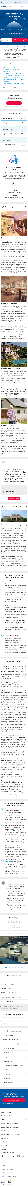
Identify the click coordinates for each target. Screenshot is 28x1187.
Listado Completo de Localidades (10, 1134)
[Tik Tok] (23, 1156)
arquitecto (8, 861)
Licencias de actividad (7, 984)
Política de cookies (6, 1172)
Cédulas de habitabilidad (8, 993)
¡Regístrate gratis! (17, 2)
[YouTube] (18, 1156)
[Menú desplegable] (26, 6)
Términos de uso (5, 1165)
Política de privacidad (7, 1169)
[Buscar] (22, 6)
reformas (15, 834)
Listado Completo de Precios (9, 1123)
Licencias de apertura (7, 980)
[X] (13, 1156)
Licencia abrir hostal (7, 1001)
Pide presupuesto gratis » (18, 939)
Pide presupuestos (14, 498)
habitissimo (3, 1006)
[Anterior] (2, 967)
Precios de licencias (9, 67)
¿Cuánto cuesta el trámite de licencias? (15, 73)
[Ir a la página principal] (6, 7)
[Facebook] (8, 1156)
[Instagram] (2, 1156)
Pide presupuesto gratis (20, 40)
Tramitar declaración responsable (10, 997)
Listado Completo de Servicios (10, 1127)
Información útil (8, 71)
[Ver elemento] (6, 967)
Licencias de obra (6, 988)
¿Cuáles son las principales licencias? (14, 69)
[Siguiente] (25, 967)
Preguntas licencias (7, 1023)
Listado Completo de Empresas (10, 1130)
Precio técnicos (4, 1008)
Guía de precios (11, 1006)
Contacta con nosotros (7, 1152)
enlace (8, 793)
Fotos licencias (18, 1019)
